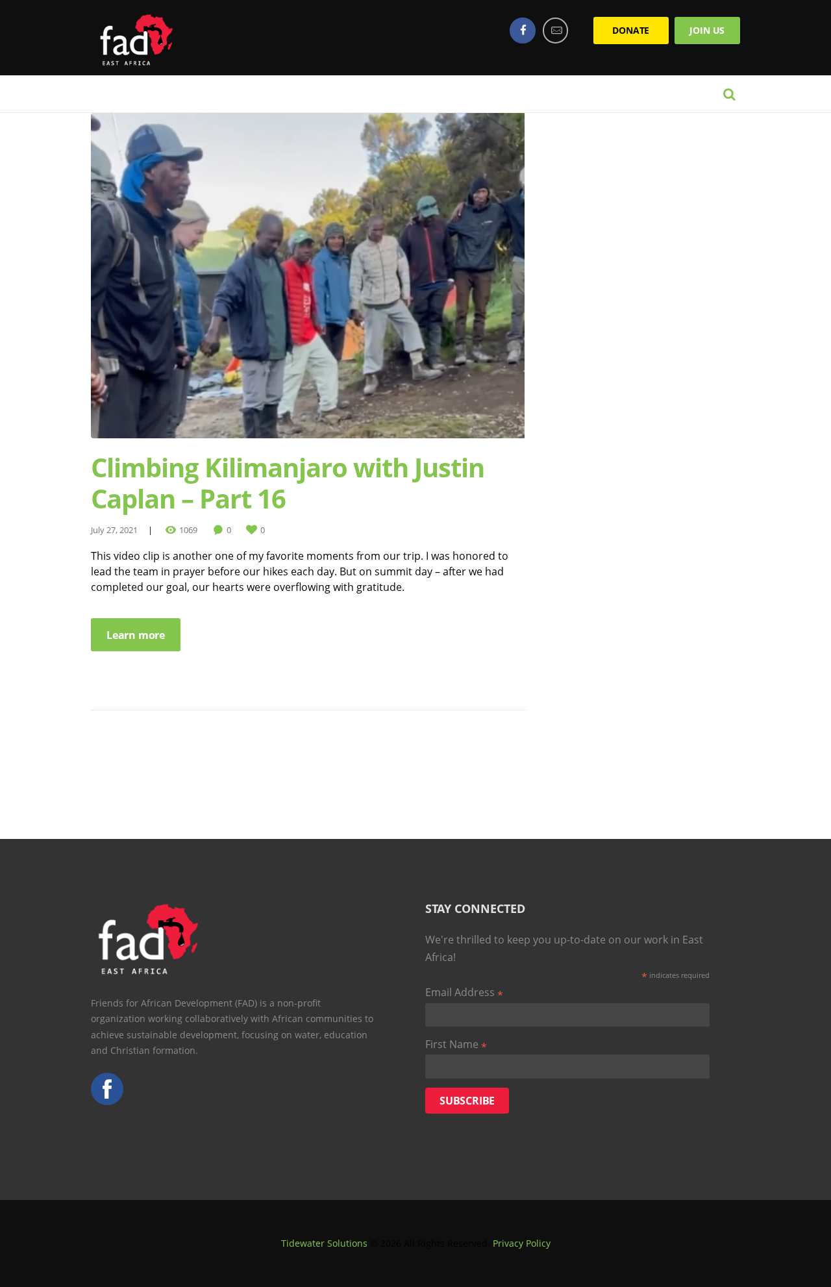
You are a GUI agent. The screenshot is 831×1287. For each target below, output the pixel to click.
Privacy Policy (522, 1243)
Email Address (464, 993)
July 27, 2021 (114, 530)
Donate (630, 30)
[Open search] (729, 94)
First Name (456, 1045)
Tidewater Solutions (324, 1243)
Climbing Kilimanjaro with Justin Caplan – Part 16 (287, 482)
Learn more (135, 635)
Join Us (707, 30)
